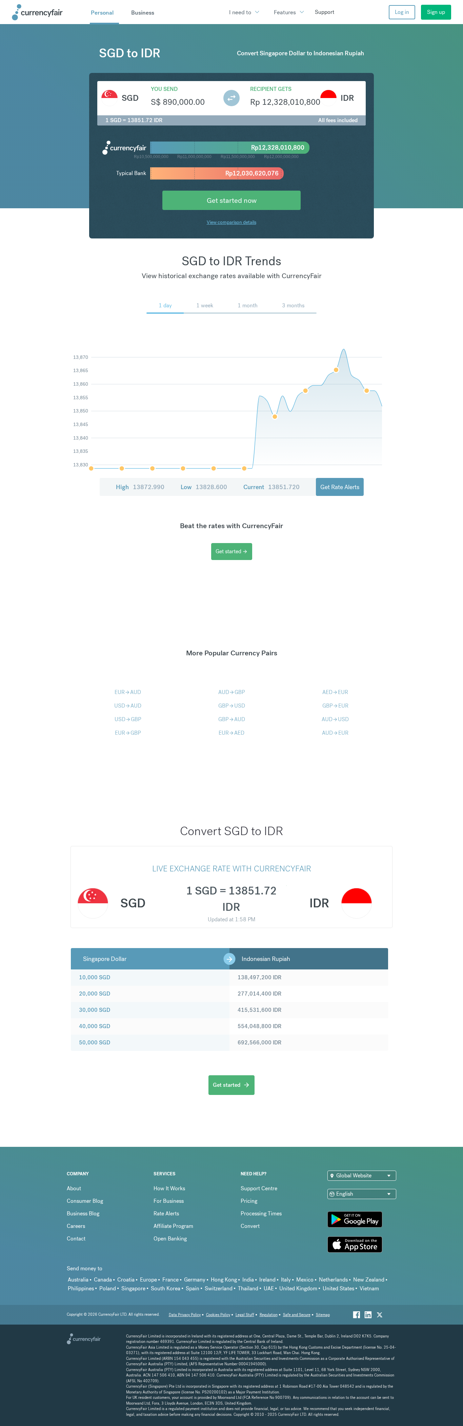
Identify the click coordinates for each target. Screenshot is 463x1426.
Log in (402, 12)
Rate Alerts (166, 1213)
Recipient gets (270, 89)
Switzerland (219, 1288)
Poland (107, 1288)
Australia (78, 1279)
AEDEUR (335, 692)
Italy (286, 1279)
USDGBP (128, 719)
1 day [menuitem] (165, 305)
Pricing (249, 1201)
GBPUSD (231, 705)
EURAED (231, 732)
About (74, 1188)
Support (324, 12)
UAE (269, 1288)
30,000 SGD (94, 1010)
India (248, 1279)
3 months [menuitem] (293, 305)
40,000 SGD (94, 1026)
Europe (148, 1279)
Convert (250, 1226)
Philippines (81, 1288)
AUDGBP (231, 692)
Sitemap (323, 1315)
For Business (169, 1201)
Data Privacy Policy (185, 1315)
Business (142, 12)
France (170, 1279)
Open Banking (170, 1238)
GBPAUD (231, 719)
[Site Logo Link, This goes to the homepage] (48, 12)
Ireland (267, 1279)
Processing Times (261, 1213)
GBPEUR (335, 705)
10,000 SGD (94, 977)
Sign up (436, 12)
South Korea (165, 1288)
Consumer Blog (85, 1201)
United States (338, 1288)
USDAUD (127, 705)
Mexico (305, 1279)
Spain (192, 1288)
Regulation (269, 1315)
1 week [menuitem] (204, 305)
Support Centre (259, 1188)
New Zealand (368, 1279)
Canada (103, 1279)
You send (164, 89)
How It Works (169, 1188)
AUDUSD (335, 719)
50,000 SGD (94, 1042)
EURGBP (128, 732)
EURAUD (128, 692)
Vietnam (369, 1288)
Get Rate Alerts (339, 487)
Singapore (133, 1288)
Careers (76, 1226)
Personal (102, 12)
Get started (232, 551)
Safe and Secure (296, 1315)
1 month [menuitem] (248, 305)
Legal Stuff (245, 1315)
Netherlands (333, 1279)
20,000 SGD (94, 993)
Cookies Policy (218, 1315)
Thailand (248, 1288)
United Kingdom (298, 1288)
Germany (194, 1279)
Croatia (126, 1279)
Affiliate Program (173, 1226)
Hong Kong (224, 1279)
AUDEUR (335, 732)
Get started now (232, 200)
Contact (76, 1238)
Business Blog (83, 1213)
